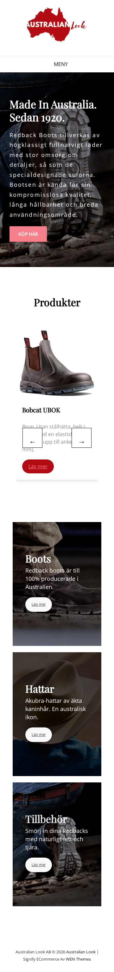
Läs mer (38, 466)
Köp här (32, 231)
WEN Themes (78, 959)
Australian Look (81, 952)
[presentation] (32, 438)
